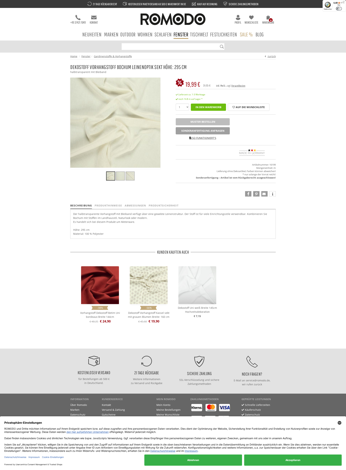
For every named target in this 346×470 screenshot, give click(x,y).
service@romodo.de (258, 380)
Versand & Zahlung (113, 409)
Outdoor (128, 34)
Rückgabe (156, 383)
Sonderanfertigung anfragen (202, 130)
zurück (272, 56)
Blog (260, 34)
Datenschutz (77, 414)
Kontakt (94, 22)
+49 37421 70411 (78, 22)
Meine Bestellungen (168, 409)
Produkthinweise (108, 205)
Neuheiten (92, 34)
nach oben (172, 344)
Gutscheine (109, 414)
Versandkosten (238, 85)
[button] (268, 20)
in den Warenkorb (208, 107)
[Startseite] (173, 19)
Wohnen (145, 34)
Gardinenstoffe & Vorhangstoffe (113, 56)
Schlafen (163, 34)
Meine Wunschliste (167, 414)
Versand (139, 383)
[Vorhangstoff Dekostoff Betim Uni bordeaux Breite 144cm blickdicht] (100, 285)
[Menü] (344, 2)
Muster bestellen (202, 121)
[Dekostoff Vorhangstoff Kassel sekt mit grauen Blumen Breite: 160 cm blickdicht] (148, 285)
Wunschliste (251, 22)
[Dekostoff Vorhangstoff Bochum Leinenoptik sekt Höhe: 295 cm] (110, 176)
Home (73, 56)
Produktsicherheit (164, 205)
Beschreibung (81, 205)
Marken (111, 34)
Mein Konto (163, 405)
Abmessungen (135, 205)
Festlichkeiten (223, 34)
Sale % (246, 34)
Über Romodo (78, 405)
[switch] (339, 8)
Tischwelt (199, 34)
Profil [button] (238, 22)
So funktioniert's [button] (203, 138)
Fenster (181, 34)
